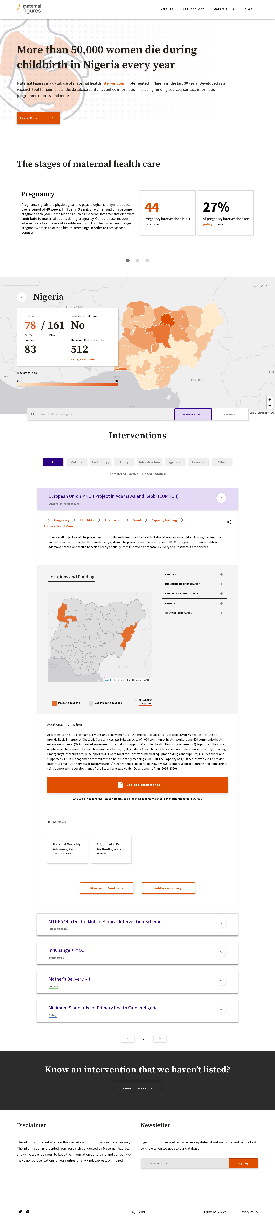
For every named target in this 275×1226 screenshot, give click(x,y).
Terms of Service (215, 1212)
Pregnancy (61, 520)
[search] (33, 414)
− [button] (269, 405)
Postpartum (113, 520)
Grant (137, 520)
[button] (166, 9)
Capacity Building (164, 520)
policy (207, 224)
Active (133, 474)
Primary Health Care (58, 526)
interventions (113, 83)
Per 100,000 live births (83, 359)
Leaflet (107, 679)
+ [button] (269, 399)
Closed (147, 474)
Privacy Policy (248, 1212)
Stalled (160, 474)
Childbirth (87, 520)
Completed (118, 474)
